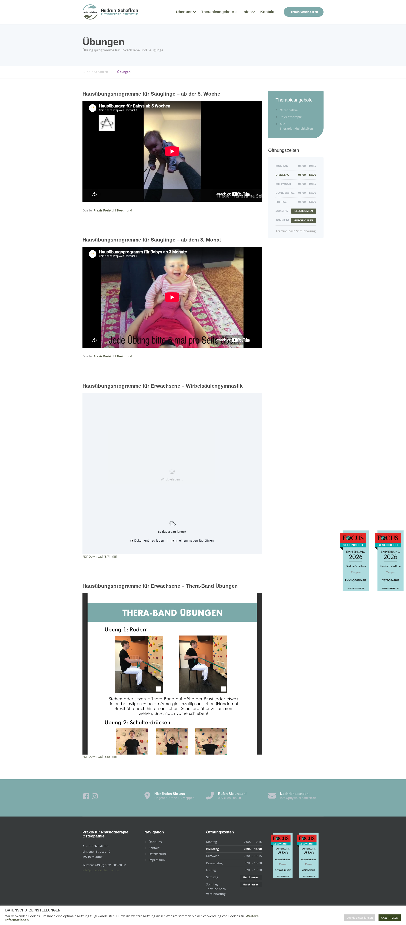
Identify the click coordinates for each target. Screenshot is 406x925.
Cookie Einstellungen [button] (360, 918)
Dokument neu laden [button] (148, 540)
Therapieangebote (217, 12)
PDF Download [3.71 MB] (99, 556)
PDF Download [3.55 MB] (99, 757)
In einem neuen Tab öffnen (194, 540)
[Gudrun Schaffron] (110, 12)
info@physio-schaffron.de (100, 870)
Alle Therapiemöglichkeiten (296, 126)
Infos (247, 12)
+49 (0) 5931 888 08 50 (110, 865)
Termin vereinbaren (303, 12)
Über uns (184, 12)
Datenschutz (157, 854)
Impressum (157, 860)
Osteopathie (289, 110)
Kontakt (267, 12)
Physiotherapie (291, 117)
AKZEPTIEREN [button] (389, 918)
